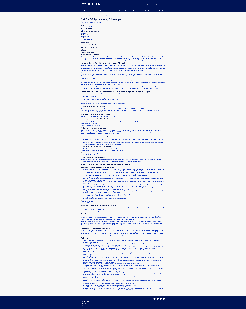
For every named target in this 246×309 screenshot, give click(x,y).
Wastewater (83, 50)
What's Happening (149, 11)
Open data (84, 303)
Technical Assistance (89, 11)
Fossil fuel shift (84, 37)
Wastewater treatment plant (87, 52)
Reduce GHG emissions (86, 28)
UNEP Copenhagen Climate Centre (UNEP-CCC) (92, 31)
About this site (85, 298)
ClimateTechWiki (85, 34)
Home (82, 15)
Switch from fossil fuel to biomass (89, 47)
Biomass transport (85, 42)
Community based (85, 41)
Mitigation (83, 25)
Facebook (154, 298)
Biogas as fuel (84, 49)
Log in (163, 4)
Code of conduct (85, 301)
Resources (135, 11)
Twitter (157, 298)
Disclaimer (84, 305)
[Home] (91, 4)
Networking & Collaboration (106, 11)
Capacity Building (123, 11)
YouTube (163, 298)
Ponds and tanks (85, 45)
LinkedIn (160, 298)
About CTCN (162, 11)
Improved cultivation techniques (88, 44)
